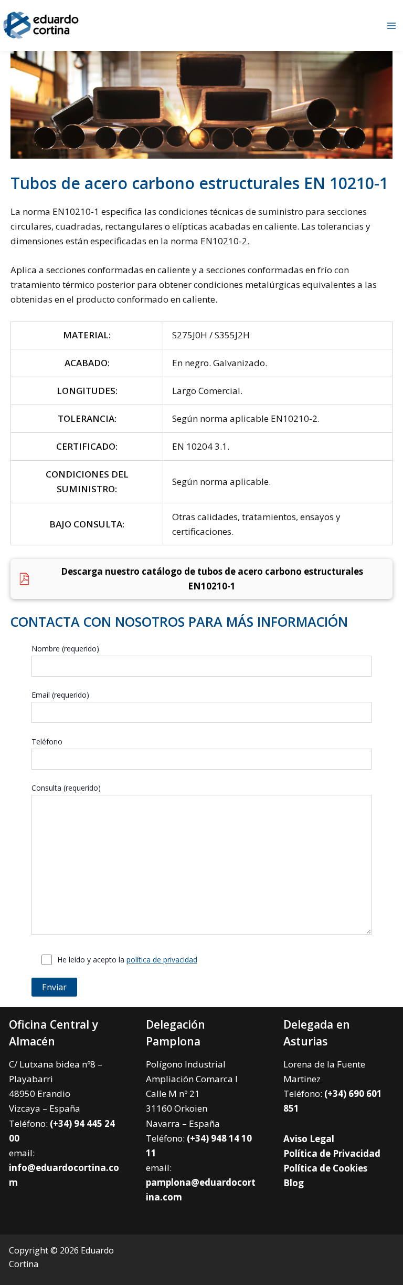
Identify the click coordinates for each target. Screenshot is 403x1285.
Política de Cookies (325, 1168)
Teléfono (46, 742)
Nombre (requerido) (65, 649)
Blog (293, 1183)
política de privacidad (161, 960)
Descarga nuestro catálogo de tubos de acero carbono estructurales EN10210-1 (212, 578)
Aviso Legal (308, 1139)
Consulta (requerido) (66, 788)
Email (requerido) (60, 695)
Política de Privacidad (331, 1153)
